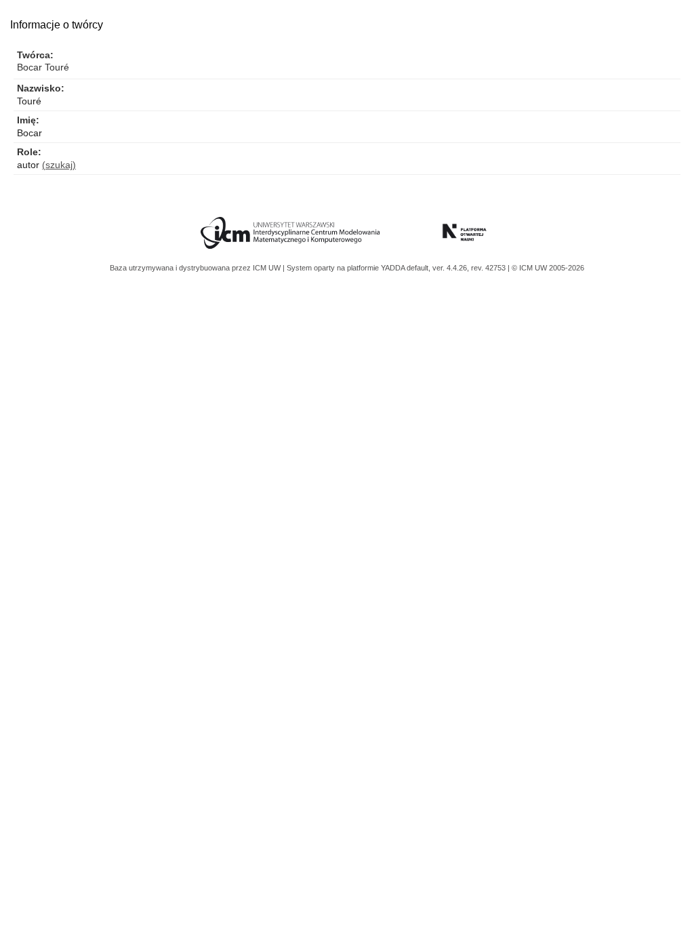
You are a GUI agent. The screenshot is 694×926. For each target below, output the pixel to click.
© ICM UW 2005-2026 (548, 268)
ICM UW (268, 268)
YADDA (394, 268)
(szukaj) (59, 164)
